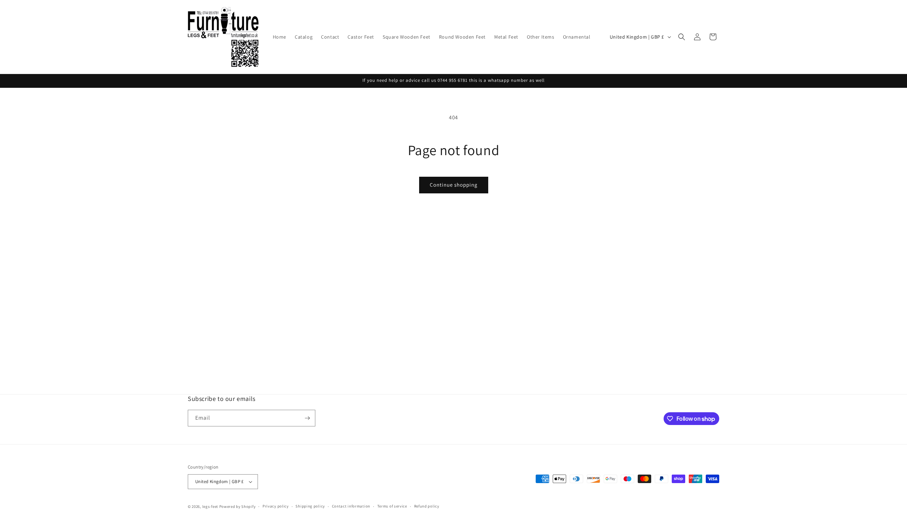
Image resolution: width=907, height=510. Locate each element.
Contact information (351, 506)
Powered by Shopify (237, 506)
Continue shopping (454, 184)
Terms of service (392, 506)
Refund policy (426, 506)
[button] (681, 37)
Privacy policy (276, 506)
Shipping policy (310, 506)
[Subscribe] (307, 418)
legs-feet (210, 506)
